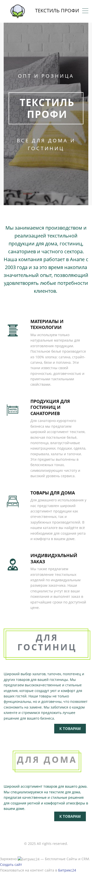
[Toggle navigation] (85, 11)
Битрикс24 (67, 870)
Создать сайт (11, 864)
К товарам (70, 728)
